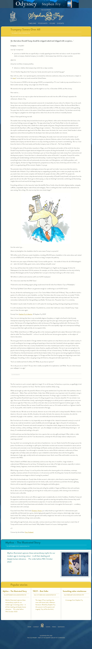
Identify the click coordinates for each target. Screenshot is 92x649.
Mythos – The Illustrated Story (22, 542)
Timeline (32, 23)
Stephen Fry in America (25, 314)
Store (52, 23)
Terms (54, 627)
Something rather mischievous (74, 591)
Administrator (24, 546)
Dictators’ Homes (37, 511)
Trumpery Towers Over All (25, 29)
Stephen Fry (26, 33)
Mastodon (61, 627)
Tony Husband (29, 532)
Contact (36, 627)
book (14, 78)
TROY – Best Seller (40, 591)
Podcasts (43, 23)
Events (60, 23)
